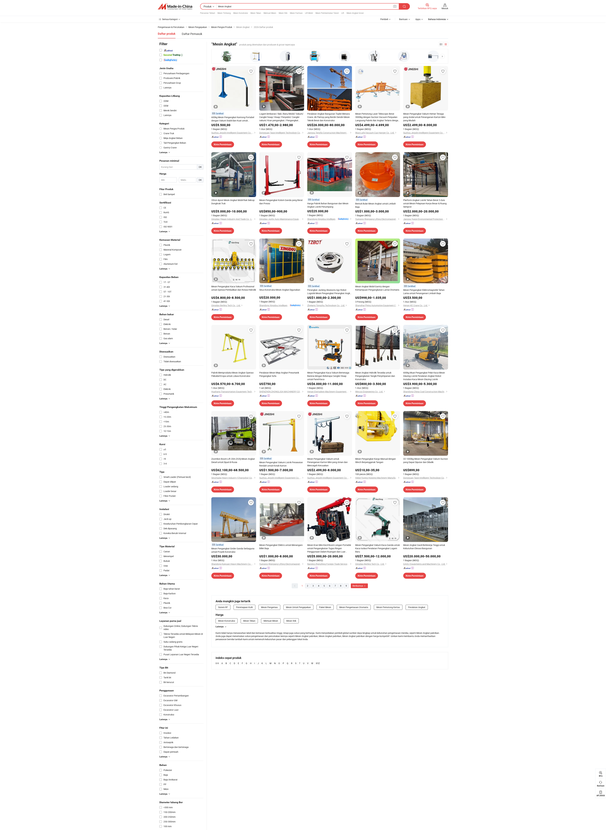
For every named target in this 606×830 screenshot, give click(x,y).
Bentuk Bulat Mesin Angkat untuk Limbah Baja (375, 205)
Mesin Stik (283, 13)
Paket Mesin (325, 607)
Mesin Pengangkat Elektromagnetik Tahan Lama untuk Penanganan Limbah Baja (424, 291)
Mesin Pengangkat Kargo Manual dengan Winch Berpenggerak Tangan (375, 460)
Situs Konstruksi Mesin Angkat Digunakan (279, 289)
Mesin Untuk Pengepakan (298, 607)
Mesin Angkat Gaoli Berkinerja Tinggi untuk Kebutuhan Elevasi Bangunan (424, 546)
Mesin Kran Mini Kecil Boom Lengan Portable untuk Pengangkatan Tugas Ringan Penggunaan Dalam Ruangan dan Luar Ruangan (329, 548)
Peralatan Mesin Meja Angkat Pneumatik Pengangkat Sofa (279, 374)
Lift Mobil (309, 13)
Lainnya (220, 626)
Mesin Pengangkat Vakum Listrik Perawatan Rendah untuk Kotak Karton (281, 464)
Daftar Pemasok (192, 34)
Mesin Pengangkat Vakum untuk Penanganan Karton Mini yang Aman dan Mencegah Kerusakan (327, 462)
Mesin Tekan (255, 13)
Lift (342, 13)
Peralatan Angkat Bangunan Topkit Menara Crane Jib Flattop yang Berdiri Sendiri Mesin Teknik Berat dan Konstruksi (328, 117)
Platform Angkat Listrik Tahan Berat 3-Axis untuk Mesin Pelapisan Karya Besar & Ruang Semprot (425, 203)
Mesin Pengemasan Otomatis (353, 607)
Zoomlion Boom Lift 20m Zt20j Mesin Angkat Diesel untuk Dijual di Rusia (233, 460)
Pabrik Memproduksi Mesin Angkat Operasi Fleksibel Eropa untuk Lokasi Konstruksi (232, 374)
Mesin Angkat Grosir (355, 13)
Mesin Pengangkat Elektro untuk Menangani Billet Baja (281, 546)
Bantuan (403, 19)
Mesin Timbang (224, 13)
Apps (417, 19)
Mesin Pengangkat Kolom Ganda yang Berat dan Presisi (281, 202)
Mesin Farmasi (296, 13)
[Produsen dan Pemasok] (175, 6)
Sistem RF (223, 607)
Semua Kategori (170, 19)
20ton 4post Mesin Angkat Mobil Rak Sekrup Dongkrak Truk (233, 202)
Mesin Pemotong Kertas (388, 607)
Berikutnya (358, 585)
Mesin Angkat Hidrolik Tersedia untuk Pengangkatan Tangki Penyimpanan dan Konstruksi (375, 376)
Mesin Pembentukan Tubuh (327, 13)
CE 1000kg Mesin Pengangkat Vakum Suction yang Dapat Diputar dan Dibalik (425, 460)
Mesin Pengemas (269, 607)
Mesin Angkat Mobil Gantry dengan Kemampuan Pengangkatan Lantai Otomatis (377, 288)
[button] (442, 56)
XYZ (318, 663)
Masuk (445, 8)
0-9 (217, 663)
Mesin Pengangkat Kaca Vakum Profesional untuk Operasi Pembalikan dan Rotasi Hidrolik (233, 288)
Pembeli (384, 19)
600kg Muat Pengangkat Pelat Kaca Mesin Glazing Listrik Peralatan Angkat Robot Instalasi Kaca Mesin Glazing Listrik (424, 376)
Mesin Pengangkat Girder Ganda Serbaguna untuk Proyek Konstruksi (232, 550)
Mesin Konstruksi (240, 13)
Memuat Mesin (270, 13)
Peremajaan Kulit (244, 607)
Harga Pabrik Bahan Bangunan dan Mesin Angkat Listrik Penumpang (327, 205)
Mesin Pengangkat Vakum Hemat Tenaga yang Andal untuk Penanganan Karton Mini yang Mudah (424, 117)
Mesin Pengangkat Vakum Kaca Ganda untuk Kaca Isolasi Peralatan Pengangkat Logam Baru (377, 548)
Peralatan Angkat (416, 607)
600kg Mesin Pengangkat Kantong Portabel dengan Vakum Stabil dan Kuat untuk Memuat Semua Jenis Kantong (232, 119)
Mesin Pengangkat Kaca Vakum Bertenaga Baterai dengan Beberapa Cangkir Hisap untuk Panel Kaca (328, 376)
